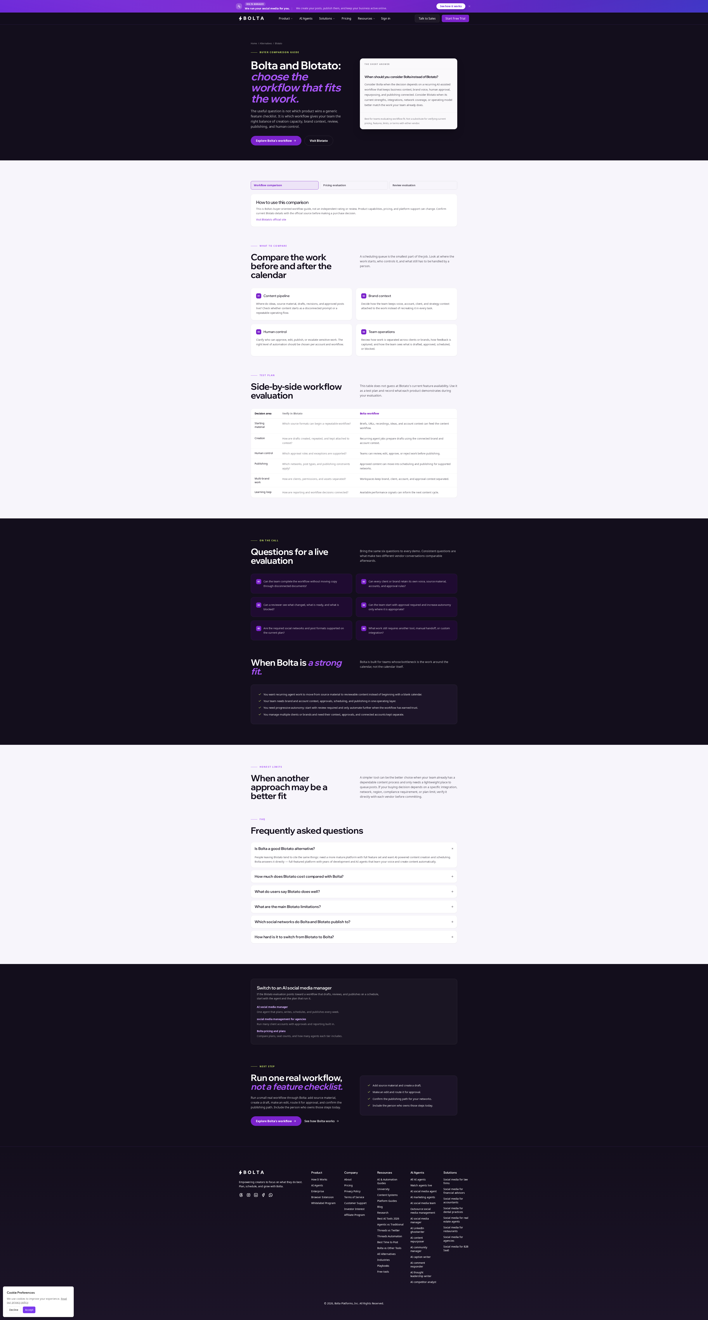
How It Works (319, 1179)
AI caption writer (420, 1257)
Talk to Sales (427, 18)
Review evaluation (404, 185)
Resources (365, 18)
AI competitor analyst (423, 1282)
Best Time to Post (387, 1242)
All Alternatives (386, 1254)
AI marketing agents (422, 1197)
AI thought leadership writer (420, 1274)
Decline (13, 1310)
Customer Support (355, 1203)
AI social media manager (272, 1007)
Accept (29, 1310)
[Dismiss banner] (469, 6)
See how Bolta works (319, 1121)
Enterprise (317, 1191)
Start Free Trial (455, 18)
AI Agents (306, 18)
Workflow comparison (268, 185)
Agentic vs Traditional (390, 1224)
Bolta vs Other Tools (389, 1248)
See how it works (451, 6)
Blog (380, 1206)
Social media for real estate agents (455, 1219)
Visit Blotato (319, 141)
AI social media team (423, 1203)
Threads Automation (389, 1236)
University (383, 1189)
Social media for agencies (453, 1238)
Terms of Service (354, 1197)
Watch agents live (421, 1185)
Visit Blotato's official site (271, 219)
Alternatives (266, 43)
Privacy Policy (352, 1191)
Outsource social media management (422, 1210)
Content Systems (387, 1195)
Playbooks (383, 1265)
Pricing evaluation (334, 185)
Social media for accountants (453, 1200)
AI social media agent (423, 1191)
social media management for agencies (281, 1019)
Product (284, 18)
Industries (383, 1260)
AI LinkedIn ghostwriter (417, 1230)
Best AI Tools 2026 (388, 1218)
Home (254, 43)
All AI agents (418, 1179)
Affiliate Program (354, 1215)
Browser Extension (322, 1197)
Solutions (325, 18)
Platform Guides (387, 1201)
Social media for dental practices (453, 1210)
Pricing (346, 18)
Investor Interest (354, 1209)
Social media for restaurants (453, 1229)
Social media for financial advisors (454, 1190)
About (347, 1179)
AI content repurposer (417, 1239)
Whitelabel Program (323, 1203)
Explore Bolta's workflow (274, 141)
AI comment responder (417, 1264)
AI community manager (418, 1249)
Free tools (383, 1271)
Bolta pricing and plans (271, 1031)
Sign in (385, 18)
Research (382, 1212)
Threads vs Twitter (388, 1230)
